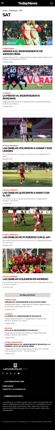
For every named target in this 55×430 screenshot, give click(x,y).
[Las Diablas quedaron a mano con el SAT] (27, 174)
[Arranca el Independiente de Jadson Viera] (27, 33)
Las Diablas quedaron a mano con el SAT (26, 194)
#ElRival (8, 328)
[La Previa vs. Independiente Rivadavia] (27, 77)
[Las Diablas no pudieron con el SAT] (27, 219)
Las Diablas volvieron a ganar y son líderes (27, 149)
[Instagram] (7, 373)
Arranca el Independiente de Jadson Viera (23, 53)
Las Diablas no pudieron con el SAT (26, 237)
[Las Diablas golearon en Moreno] (27, 261)
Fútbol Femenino (10, 146)
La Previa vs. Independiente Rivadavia (21, 97)
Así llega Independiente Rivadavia (21, 330)
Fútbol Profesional (14, 342)
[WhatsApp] (14, 373)
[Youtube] (18, 373)
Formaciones (8, 48)
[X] (10, 373)
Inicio (5, 11)
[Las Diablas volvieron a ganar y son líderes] (27, 130)
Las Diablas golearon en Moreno (25, 279)
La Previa (6, 93)
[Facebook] (3, 373)
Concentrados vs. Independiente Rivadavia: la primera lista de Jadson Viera (27, 345)
